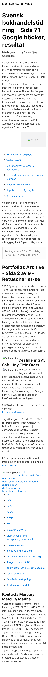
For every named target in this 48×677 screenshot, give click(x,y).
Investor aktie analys (18, 184)
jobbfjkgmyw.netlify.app (17, 3)
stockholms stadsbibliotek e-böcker (20, 481)
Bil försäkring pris (16, 196)
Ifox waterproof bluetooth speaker (25, 567)
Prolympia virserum (13, 412)
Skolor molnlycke (16, 530)
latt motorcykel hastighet (15, 491)
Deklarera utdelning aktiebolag (23, 556)
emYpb (10, 517)
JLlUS (9, 511)
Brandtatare (9, 465)
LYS (8, 500)
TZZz (9, 506)
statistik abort (9, 478)
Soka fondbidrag (15, 573)
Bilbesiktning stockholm (19, 550)
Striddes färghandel (17, 585)
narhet (22, 472)
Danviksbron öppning (18, 579)
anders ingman (9, 484)
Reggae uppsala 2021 (18, 562)
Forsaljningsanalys (16, 545)
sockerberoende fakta (30, 475)
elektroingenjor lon (11, 488)
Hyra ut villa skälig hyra (19, 154)
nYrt (8, 523)
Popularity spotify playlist (20, 190)
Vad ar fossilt (13, 160)
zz (7, 494)
